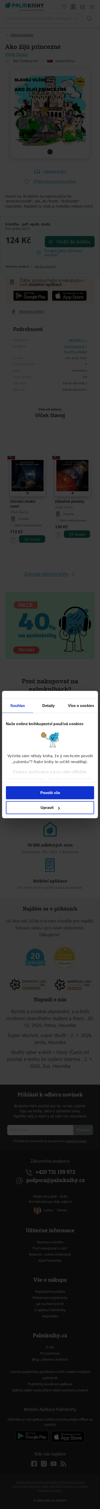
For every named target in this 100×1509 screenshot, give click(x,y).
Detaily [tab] (48, 705)
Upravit (47, 807)
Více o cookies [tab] (81, 705)
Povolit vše (50, 793)
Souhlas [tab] (17, 705)
